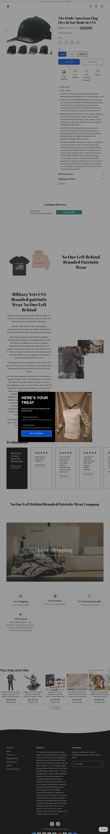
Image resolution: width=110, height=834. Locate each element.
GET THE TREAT (36, 433)
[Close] (89, 394)
